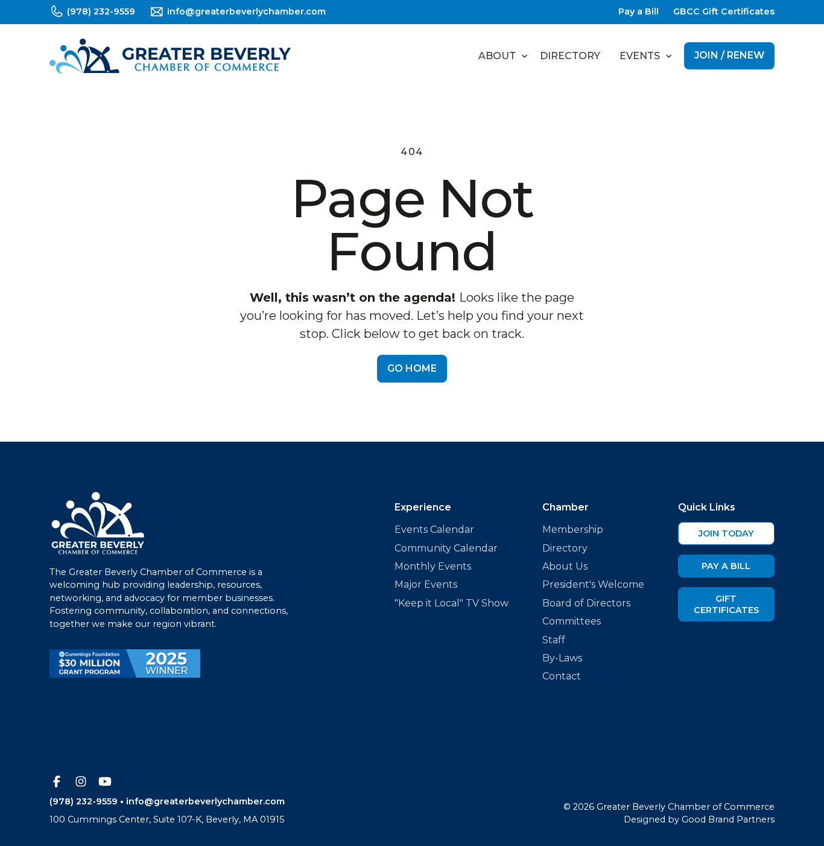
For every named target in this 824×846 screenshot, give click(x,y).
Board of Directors (586, 603)
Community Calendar (446, 548)
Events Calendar (434, 529)
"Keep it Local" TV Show (452, 603)
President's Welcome (593, 584)
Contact (561, 676)
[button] (499, 56)
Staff (553, 640)
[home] (170, 56)
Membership (572, 529)
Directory (570, 56)
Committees (571, 621)
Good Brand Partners (728, 819)
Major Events (426, 584)
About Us (565, 566)
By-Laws (562, 658)
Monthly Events (433, 566)
